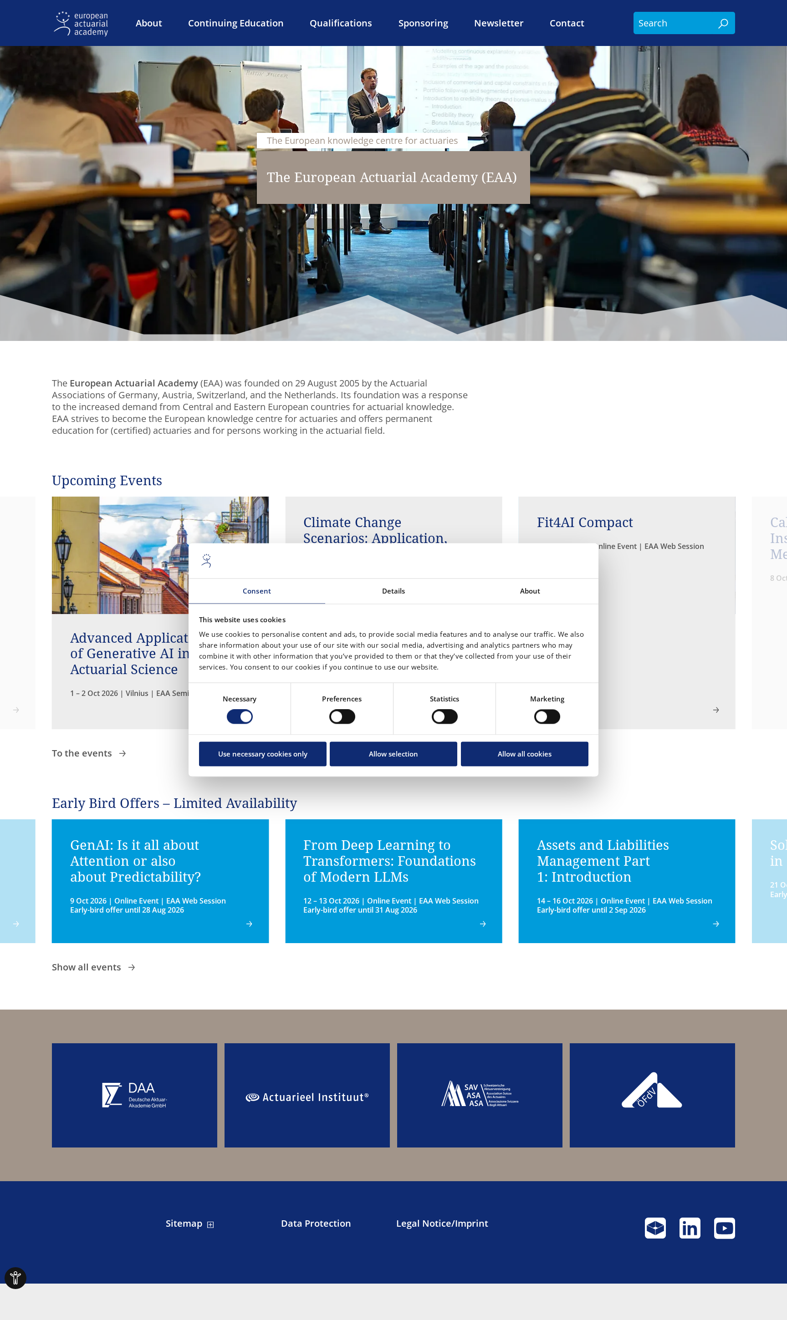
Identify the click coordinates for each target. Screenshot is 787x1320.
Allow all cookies (525, 753)
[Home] (83, 23)
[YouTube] (724, 1232)
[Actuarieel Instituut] (307, 1095)
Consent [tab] (257, 590)
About (149, 23)
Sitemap (184, 1223)
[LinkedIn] (690, 1232)
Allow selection (393, 753)
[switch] (342, 717)
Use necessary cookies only (262, 753)
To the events (83, 753)
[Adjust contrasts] (15, 1278)
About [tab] (530, 590)
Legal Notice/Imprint (442, 1223)
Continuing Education (236, 23)
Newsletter (499, 23)
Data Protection (316, 1223)
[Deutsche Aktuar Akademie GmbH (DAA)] (134, 1095)
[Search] (723, 23)
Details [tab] (393, 590)
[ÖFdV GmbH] (652, 1095)
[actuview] (655, 1232)
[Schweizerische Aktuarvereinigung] (479, 1095)
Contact (567, 23)
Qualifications (341, 23)
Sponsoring (423, 23)
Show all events (87, 967)
